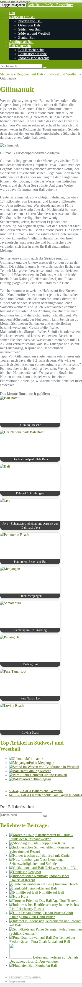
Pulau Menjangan (41, 763)
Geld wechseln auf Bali (61, 868)
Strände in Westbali (65, 767)
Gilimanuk (35, 759)
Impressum (17, 981)
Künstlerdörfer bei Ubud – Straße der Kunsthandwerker (41, 837)
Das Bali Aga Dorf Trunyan (59, 900)
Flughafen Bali (46, 965)
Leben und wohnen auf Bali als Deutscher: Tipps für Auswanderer (43, 959)
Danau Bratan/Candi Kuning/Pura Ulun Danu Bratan (41, 915)
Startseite (6, 74)
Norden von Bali (30, 21)
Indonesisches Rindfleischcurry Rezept (44, 907)
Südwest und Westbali (34, 33)
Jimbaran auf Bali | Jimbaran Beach (52, 884)
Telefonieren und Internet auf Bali (45, 923)
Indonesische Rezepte (33, 58)
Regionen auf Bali (22, 17)
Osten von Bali (29, 25)
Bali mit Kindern (60, 855)
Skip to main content (15, 2)
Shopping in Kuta (52, 843)
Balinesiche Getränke (36, 791)
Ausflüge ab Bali (21, 42)
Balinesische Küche (32, 54)
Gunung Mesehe (39, 771)
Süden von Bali (29, 29)
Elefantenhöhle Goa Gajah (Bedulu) (45, 795)
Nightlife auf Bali (51, 892)
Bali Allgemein (20, 46)
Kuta (24, 896)
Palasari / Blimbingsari (35, 779)
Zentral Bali (26, 37)
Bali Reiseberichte (31, 50)
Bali (12, 13)
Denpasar (34, 872)
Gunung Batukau (54, 775)
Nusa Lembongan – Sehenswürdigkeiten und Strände (38, 862)
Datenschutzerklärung (25, 977)
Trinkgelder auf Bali (42, 888)
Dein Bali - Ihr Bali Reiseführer (50, 5)
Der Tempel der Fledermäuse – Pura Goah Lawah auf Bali (42, 939)
